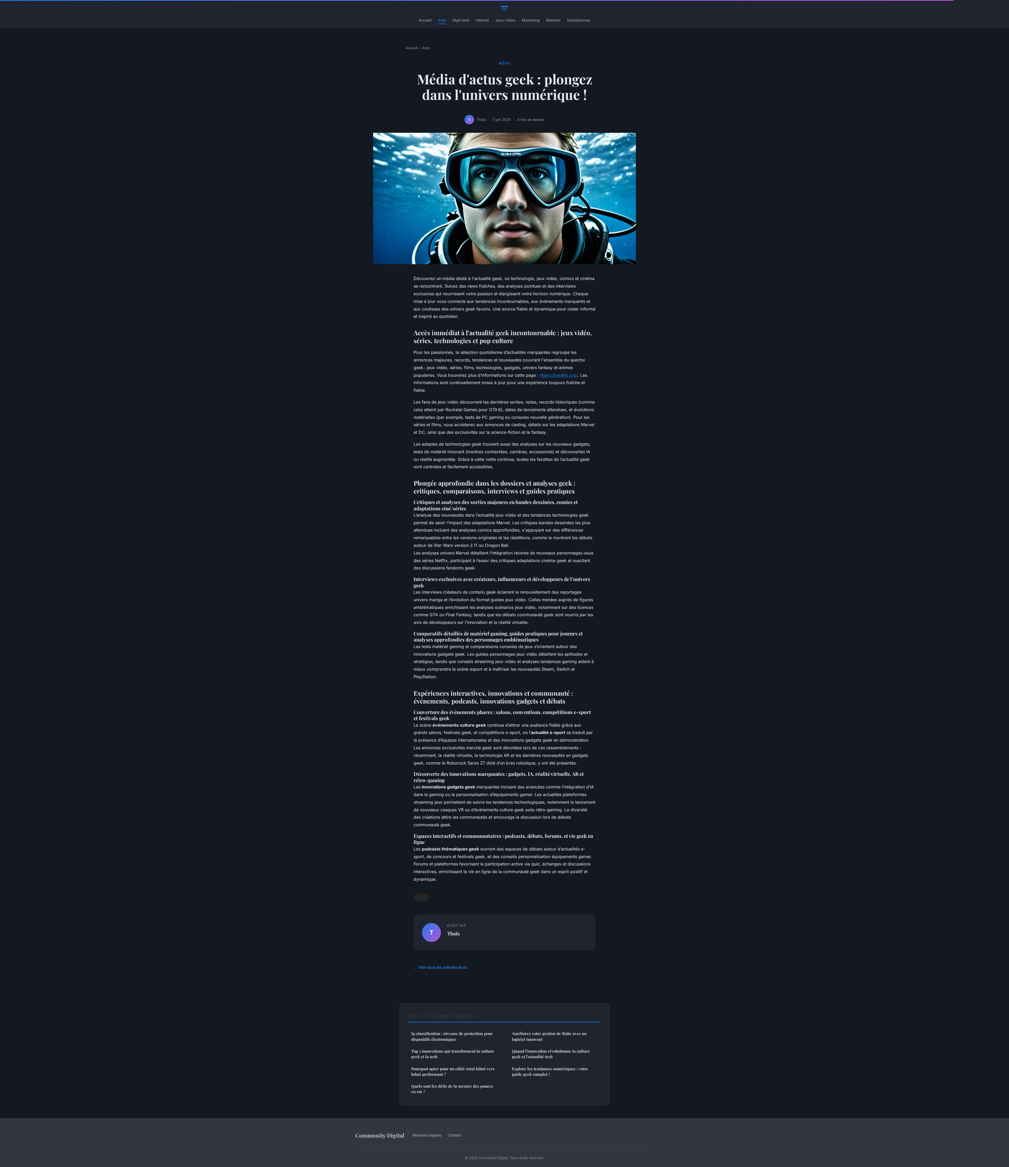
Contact (454, 1135)
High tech (460, 20)
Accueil (425, 20)
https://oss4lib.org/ (559, 375)
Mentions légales (427, 1135)
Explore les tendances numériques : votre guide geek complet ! (550, 1071)
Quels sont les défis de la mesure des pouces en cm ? (452, 1088)
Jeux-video (505, 20)
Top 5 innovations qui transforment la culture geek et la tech (452, 1053)
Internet (482, 20)
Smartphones (578, 20)
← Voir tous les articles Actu (440, 967)
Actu (442, 20)
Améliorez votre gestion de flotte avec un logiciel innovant (549, 1036)
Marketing (531, 20)
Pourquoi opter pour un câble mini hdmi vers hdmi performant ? (453, 1071)
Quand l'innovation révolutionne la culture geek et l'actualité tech (551, 1053)
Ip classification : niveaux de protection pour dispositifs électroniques (452, 1036)
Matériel (553, 20)
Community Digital (379, 1135)
